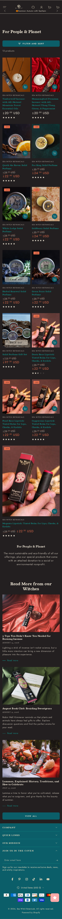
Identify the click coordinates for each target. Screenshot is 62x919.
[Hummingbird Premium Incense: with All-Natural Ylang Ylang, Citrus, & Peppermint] (46, 75)
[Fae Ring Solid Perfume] (46, 141)
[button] (33, 7)
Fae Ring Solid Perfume (45, 165)
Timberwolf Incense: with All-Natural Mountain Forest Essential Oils (13, 103)
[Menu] (4, 7)
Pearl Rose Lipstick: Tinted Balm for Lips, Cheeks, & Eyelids (14, 424)
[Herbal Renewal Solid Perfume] (16, 267)
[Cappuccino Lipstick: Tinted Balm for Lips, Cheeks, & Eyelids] (46, 396)
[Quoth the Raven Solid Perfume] (16, 141)
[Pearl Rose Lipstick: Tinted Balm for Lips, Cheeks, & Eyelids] (16, 396)
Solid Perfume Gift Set (14, 354)
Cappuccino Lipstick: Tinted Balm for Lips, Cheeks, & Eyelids (44, 424)
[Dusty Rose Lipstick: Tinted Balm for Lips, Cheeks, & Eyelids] (46, 330)
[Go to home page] (19, 7)
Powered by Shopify (31, 912)
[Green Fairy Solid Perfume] (46, 267)
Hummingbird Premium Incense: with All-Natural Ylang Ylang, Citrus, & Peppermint (45, 103)
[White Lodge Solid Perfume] (16, 204)
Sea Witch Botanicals (26, 908)
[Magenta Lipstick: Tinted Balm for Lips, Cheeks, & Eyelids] (31, 481)
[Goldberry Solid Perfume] (46, 204)
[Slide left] (5, 11)
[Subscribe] (58, 860)
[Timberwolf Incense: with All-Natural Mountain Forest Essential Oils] (16, 75)
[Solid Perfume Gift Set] (16, 330)
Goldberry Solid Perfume (45, 228)
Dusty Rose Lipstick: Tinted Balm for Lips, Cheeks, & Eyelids (44, 357)
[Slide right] (57, 11)
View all (31, 816)
